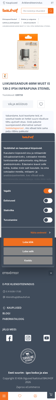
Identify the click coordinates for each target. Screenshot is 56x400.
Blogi (6, 313)
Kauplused (11, 2)
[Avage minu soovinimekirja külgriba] (20, 396)
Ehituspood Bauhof (9, 19)
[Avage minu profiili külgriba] (35, 396)
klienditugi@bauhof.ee (18, 297)
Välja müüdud (18, 104)
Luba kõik (28, 242)
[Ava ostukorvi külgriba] (51, 394)
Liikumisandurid (29, 23)
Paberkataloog (13, 319)
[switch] (48, 200)
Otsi (51, 11)
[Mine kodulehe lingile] (10, 10)
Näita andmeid (38, 232)
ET (52, 2)
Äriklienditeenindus (32, 2)
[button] (5, 76)
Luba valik (28, 251)
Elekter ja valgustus (29, 19)
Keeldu (28, 260)
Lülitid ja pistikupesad (11, 23)
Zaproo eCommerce (28, 387)
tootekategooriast (15, 128)
